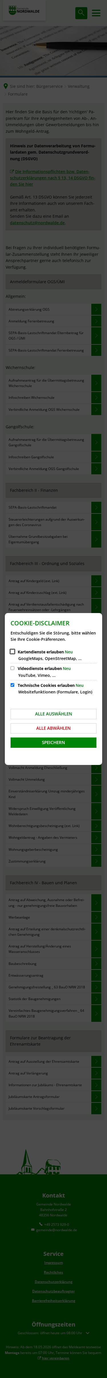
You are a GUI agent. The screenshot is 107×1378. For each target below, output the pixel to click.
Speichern (53, 742)
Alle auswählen (53, 714)
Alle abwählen (53, 728)
